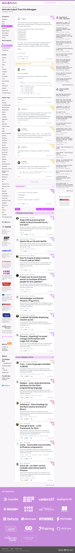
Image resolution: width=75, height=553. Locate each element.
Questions (14, 7)
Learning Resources (60, 97)
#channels (27, 289)
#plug (3, 131)
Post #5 (50, 176)
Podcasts (67, 103)
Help (11, 548)
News (21, 381)
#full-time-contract (7, 168)
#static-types (23, 374)
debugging (22, 195)
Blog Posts (67, 113)
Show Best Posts (7, 363)
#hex (3, 212)
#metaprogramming (7, 217)
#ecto (3, 100)
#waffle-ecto (33, 249)
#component (23, 456)
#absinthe (4, 124)
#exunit (4, 145)
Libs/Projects (5, 33)
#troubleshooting (6, 105)
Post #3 (50, 140)
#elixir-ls (4, 179)
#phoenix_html (6, 186)
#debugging (5, 11)
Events (3, 37)
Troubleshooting (6, 48)
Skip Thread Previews (6, 378)
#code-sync (5, 150)
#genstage (4, 193)
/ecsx (3, 83)
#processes (5, 205)
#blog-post (4, 177)
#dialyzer (4, 159)
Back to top (49, 485)
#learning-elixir (5, 107)
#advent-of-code (6, 200)
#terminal (30, 416)
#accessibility (45, 455)
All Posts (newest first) (5, 371)
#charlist (27, 327)
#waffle (27, 249)
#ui (30, 455)
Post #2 (50, 123)
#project (33, 478)
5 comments (22, 53)
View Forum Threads (50, 2)
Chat (3, 24)
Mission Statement (5, 349)
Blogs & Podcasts (60, 103)
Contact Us (5, 548)
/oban (3, 64)
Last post (49, 204)
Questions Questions (67, 85)
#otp (3, 128)
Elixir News (4, 19)
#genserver (4, 119)
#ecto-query (5, 174)
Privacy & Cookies (25, 550)
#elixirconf (4, 140)
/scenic (3, 74)
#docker (4, 161)
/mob (3, 78)
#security (4, 214)
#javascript (4, 152)
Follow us (7, 385)
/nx (3, 67)
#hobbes (40, 395)
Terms (17, 550)
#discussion (5, 147)
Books (67, 187)
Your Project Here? (6, 93)
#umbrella (4, 166)
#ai (3, 181)
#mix (3, 121)
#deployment (5, 109)
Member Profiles (59, 134)
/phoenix (22, 232)
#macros (4, 135)
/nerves (22, 435)
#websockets (5, 196)
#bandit (27, 308)
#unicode (11, 11)
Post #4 (50, 155)
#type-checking (32, 374)
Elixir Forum (69, 191)
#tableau (29, 456)
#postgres (4, 138)
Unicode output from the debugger (19, 9)
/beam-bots (5, 90)
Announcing (27, 381)
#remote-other (5, 126)
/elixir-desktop (5, 81)
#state (46, 435)
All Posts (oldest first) (6, 367)
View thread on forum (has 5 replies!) (28, 192)
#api (3, 207)
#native (42, 435)
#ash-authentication (28, 348)
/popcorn (4, 88)
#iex (3, 188)
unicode (22, 197)
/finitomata (5, 85)
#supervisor (5, 198)
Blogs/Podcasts (6, 30)
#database (27, 395)
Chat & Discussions (25, 362)
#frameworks (32, 435)
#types (38, 374)
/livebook (22, 327)
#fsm (42, 374)
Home (20, 199)
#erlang (4, 114)
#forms (4, 210)
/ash (21, 348)
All (2, 43)
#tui (35, 416)
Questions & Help (6, 7)
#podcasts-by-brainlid (5, 172)
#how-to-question (6, 133)
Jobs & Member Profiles (61, 132)
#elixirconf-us (5, 184)
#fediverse (27, 478)
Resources (4, 28)
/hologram (4, 71)
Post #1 (50, 102)
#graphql (4, 191)
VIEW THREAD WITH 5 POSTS (45, 209)
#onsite (4, 157)
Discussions (34, 362)
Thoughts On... (5, 50)
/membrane (5, 76)
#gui (38, 435)
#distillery (4, 203)
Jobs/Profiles (5, 35)
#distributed (34, 395)
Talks (67, 97)
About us (5, 347)
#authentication (6, 164)
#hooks (39, 455)
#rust (25, 416)
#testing (4, 117)
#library (21, 395)
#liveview (34, 455)
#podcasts (4, 154)
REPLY (17, 209)
